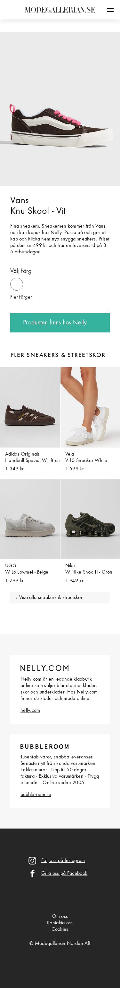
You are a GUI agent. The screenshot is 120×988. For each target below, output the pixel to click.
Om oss (60, 916)
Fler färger (21, 297)
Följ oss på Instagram (63, 860)
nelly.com (30, 710)
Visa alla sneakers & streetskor (51, 597)
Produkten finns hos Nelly (55, 323)
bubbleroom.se (35, 794)
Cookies (60, 929)
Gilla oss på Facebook (64, 873)
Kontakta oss (60, 923)
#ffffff (17, 281)
